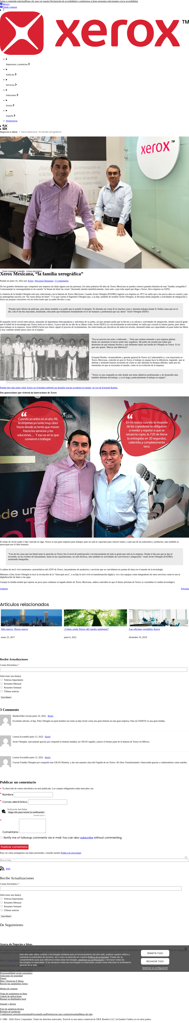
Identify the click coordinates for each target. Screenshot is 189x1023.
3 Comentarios (62, 281)
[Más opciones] (94, 10)
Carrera (15, 1014)
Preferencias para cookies (58, 1014)
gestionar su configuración (91, 959)
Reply (50, 716)
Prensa (3, 978)
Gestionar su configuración (155, 968)
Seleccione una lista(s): (10, 676)
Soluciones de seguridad (11, 975)
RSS (8, 869)
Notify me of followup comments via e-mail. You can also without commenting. (62, 837)
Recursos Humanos (44, 281)
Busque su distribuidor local (13, 999)
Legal (43, 1014)
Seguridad (74, 1014)
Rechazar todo (155, 961)
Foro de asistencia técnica (12, 1009)
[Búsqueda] (94, 126)
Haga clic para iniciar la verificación (26, 812)
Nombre (8, 794)
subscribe (86, 837)
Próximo (185, 588)
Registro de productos (10, 1011)
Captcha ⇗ (39, 815)
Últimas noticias (11, 691)
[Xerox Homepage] (94, 54)
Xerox (31, 281)
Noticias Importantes (13, 680)
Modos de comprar (9, 988)
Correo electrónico (15, 802)
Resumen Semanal (12, 687)
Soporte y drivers (8, 1004)
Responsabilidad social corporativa (16, 973)
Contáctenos (6, 1014)
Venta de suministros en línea (13, 993)
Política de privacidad (71, 853)
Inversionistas (24, 1014)
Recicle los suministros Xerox (14, 983)
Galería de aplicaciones (11, 996)
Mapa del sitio (86, 1014)
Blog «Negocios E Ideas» (12, 981)
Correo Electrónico (9, 665)
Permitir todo (155, 953)
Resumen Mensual (12, 683)
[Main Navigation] (94, 129)
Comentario (10, 832)
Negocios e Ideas (8, 131)
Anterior (4, 588)
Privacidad (36, 1014)
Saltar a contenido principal (12, 1)
